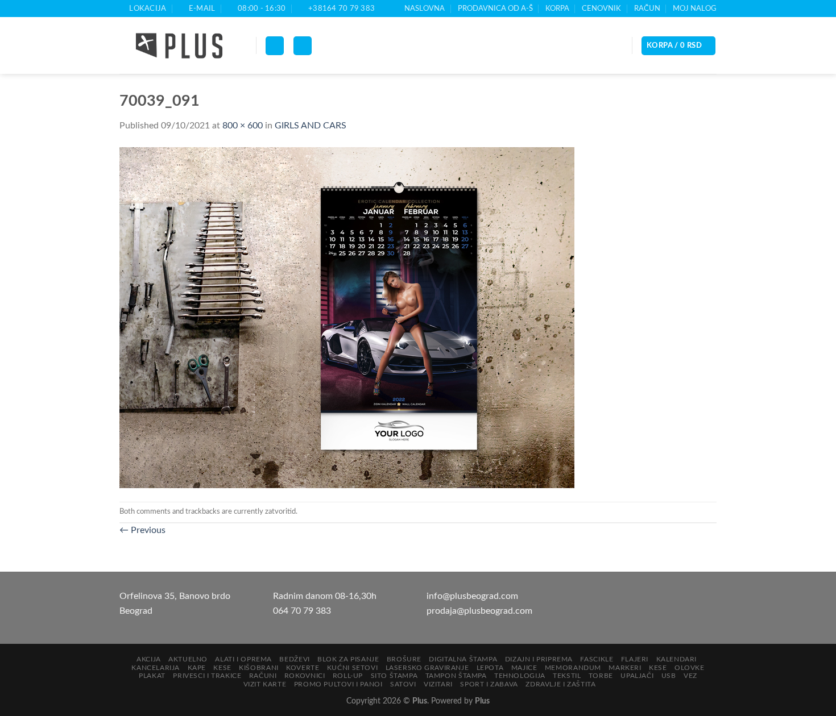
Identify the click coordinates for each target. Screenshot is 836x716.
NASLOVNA (424, 8)
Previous (142, 530)
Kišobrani (259, 667)
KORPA (557, 8)
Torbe (601, 675)
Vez (690, 675)
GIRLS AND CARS (310, 125)
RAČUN (647, 8)
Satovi (403, 684)
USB (668, 675)
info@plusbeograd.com (472, 596)
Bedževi (294, 659)
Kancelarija (155, 667)
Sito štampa (394, 675)
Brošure (404, 659)
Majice (524, 667)
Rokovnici (304, 675)
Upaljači (636, 675)
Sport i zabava (489, 684)
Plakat (152, 675)
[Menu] (275, 45)
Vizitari (438, 684)
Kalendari (676, 659)
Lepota (490, 667)
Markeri (625, 667)
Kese (222, 667)
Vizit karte (265, 684)
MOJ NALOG (695, 8)
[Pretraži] (302, 45)
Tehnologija (519, 675)
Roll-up (348, 675)
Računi (263, 675)
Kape (197, 667)
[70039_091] (346, 317)
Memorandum (573, 667)
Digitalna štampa (463, 659)
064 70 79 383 (302, 610)
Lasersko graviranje (427, 667)
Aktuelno (188, 659)
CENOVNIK (601, 8)
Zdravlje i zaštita (560, 684)
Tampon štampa (456, 675)
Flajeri (634, 659)
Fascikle (596, 659)
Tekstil (567, 675)
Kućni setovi (352, 667)
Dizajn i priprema (539, 659)
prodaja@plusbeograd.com (479, 610)
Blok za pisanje (348, 659)
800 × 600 (242, 125)
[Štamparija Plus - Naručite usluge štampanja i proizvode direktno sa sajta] (179, 46)
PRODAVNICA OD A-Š (495, 8)
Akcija (148, 659)
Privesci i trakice (207, 675)
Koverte (302, 667)
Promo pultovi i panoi (338, 684)
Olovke (689, 667)
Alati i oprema (243, 659)
